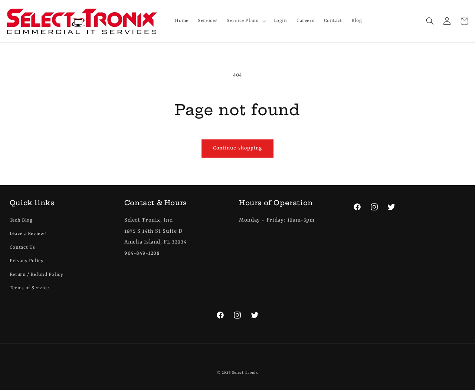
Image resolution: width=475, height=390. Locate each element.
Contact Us (22, 247)
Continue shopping (237, 148)
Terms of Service (29, 288)
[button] (245, 21)
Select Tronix (245, 373)
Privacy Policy (27, 261)
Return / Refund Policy (36, 274)
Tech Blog (21, 220)
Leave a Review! (28, 233)
